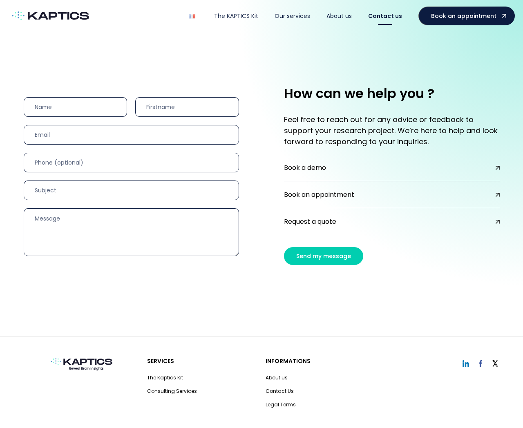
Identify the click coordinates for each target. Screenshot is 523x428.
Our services (292, 16)
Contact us (385, 16)
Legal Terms (281, 404)
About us (339, 16)
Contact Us (280, 391)
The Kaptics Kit (165, 377)
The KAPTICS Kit (236, 16)
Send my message (323, 256)
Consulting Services (172, 391)
